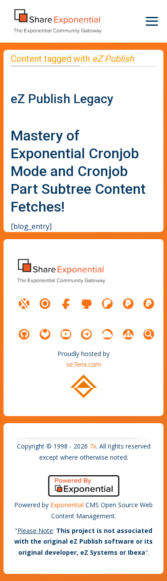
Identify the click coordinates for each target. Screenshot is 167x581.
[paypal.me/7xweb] (128, 303)
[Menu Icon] (152, 21)
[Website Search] (148, 334)
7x (93, 446)
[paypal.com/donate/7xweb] (148, 303)
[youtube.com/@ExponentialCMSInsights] (66, 334)
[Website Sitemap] (128, 334)
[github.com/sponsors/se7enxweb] (86, 303)
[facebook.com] (66, 303)
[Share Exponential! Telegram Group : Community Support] (86, 334)
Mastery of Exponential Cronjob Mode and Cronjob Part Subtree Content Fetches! (78, 171)
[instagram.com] (45, 303)
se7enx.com (83, 364)
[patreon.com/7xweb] (107, 303)
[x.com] (24, 303)
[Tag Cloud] (107, 334)
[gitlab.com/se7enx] (45, 334)
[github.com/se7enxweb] (24, 334)
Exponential (67, 505)
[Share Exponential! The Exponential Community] (57, 21)
